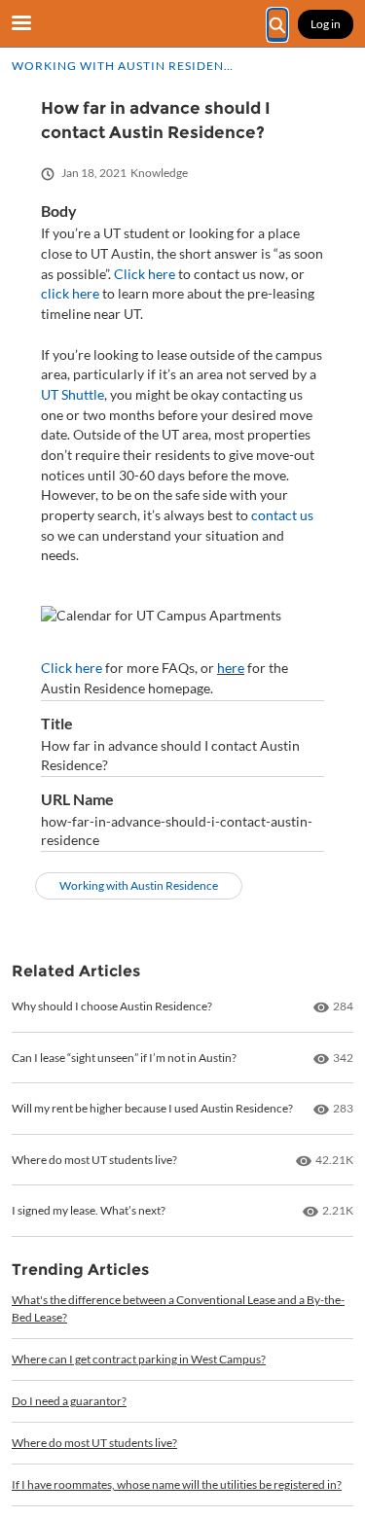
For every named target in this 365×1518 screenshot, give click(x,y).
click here (70, 293)
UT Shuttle (72, 394)
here (230, 667)
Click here (144, 273)
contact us (282, 515)
